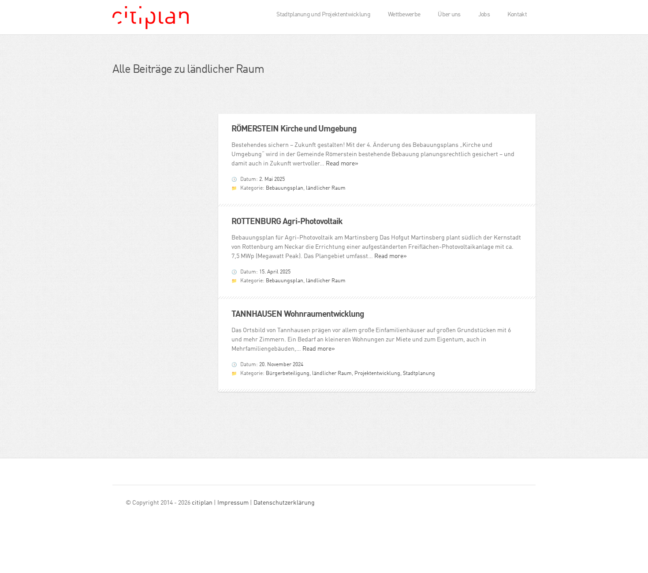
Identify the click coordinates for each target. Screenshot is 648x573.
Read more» (342, 164)
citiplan (202, 503)
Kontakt (517, 14)
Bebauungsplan (284, 188)
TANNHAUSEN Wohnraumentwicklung (298, 314)
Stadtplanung (419, 373)
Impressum (233, 503)
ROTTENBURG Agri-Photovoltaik (287, 221)
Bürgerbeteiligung (287, 373)
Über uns (449, 14)
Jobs (484, 14)
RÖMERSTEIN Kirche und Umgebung (294, 129)
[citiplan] (150, 20)
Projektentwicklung (377, 373)
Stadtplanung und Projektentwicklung (323, 14)
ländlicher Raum (326, 188)
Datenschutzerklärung (284, 503)
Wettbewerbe (404, 14)
